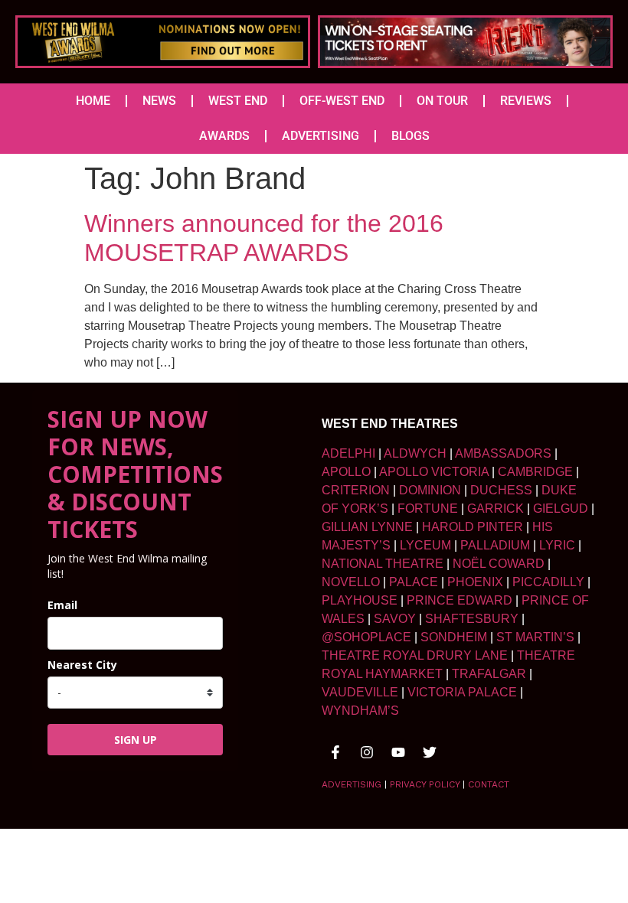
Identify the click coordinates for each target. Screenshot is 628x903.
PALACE (413, 581)
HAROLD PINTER (472, 526)
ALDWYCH (415, 453)
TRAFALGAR (489, 673)
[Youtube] (398, 752)
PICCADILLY (548, 581)
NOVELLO (351, 581)
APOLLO (346, 471)
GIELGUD (560, 508)
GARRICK (495, 508)
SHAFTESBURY (471, 618)
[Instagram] (367, 752)
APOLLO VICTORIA (434, 471)
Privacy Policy (425, 784)
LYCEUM (425, 545)
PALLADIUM (495, 545)
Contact (488, 784)
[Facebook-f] (335, 752)
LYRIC (557, 545)
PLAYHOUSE (359, 600)
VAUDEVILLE (360, 692)
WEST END (237, 100)
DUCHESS (501, 490)
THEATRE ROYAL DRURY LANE (415, 655)
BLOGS (410, 136)
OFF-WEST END (341, 100)
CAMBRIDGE (535, 471)
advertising (351, 784)
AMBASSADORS (503, 453)
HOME (93, 100)
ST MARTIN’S (535, 637)
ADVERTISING (320, 136)
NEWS (159, 100)
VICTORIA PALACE (462, 692)
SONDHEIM (453, 637)
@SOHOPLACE (366, 637)
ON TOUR (442, 100)
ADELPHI (348, 453)
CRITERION (356, 490)
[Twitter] (429, 752)
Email (62, 605)
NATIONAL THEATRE (382, 563)
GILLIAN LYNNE (367, 526)
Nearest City (82, 664)
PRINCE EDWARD (459, 600)
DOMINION (430, 490)
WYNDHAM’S (360, 710)
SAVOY (395, 618)
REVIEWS (525, 100)
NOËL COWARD (499, 563)
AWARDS (224, 136)
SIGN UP (135, 739)
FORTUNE (427, 508)
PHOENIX (475, 581)
